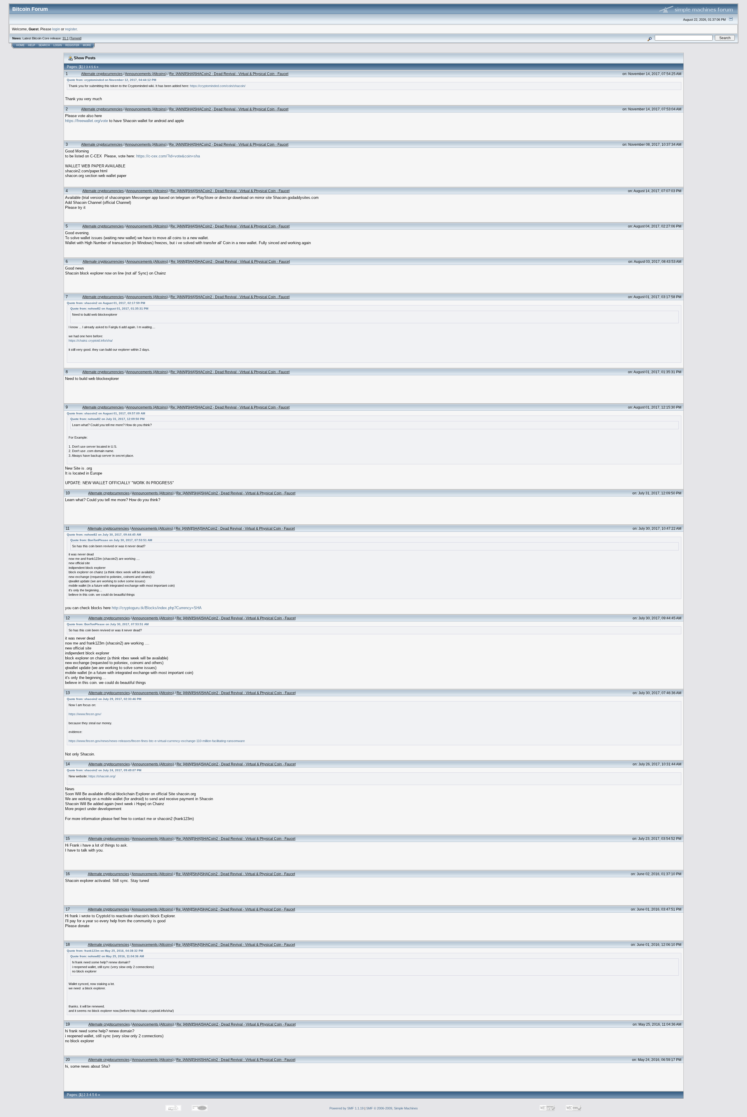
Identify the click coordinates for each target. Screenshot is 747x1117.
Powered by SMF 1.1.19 (346, 1108)
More (87, 45)
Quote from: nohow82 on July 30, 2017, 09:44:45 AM (104, 534)
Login (57, 45)
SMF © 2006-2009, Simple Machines (392, 1108)
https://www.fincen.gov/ (85, 714)
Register (72, 45)
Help (31, 45)
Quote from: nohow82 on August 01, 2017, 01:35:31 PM (109, 308)
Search (44, 45)
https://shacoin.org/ (102, 776)
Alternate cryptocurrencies (102, 74)
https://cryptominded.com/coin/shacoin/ (217, 86)
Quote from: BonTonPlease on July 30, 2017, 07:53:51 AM (111, 540)
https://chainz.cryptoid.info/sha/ (91, 340)
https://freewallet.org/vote (86, 121)
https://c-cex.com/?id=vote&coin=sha (168, 156)
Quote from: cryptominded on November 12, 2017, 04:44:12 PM (111, 79)
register (71, 29)
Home (20, 45)
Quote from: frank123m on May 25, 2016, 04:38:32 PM (105, 950)
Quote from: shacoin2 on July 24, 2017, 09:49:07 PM (104, 770)
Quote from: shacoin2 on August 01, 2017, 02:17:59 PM (106, 303)
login (56, 29)
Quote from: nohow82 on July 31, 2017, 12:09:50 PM (107, 419)
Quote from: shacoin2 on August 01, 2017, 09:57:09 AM (106, 413)
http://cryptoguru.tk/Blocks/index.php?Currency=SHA (157, 608)
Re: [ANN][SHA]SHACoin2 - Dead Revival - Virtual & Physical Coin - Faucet (228, 74)
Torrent (75, 38)
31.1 (65, 38)
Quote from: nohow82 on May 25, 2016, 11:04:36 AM (107, 956)
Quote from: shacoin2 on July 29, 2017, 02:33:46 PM (104, 699)
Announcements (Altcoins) (146, 74)
